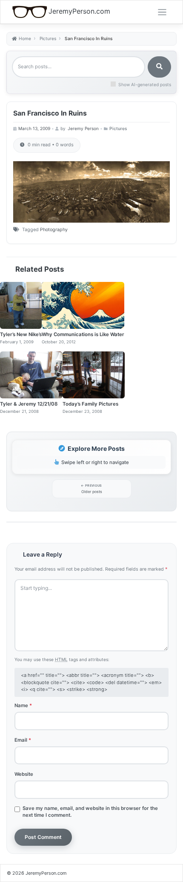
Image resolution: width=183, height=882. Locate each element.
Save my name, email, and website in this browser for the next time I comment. (90, 811)
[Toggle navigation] (162, 12)
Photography (54, 229)
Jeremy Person (83, 128)
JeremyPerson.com (79, 11)
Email (22, 740)
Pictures (118, 128)
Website (23, 774)
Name (23, 705)
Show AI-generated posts (144, 84)
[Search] (159, 67)
